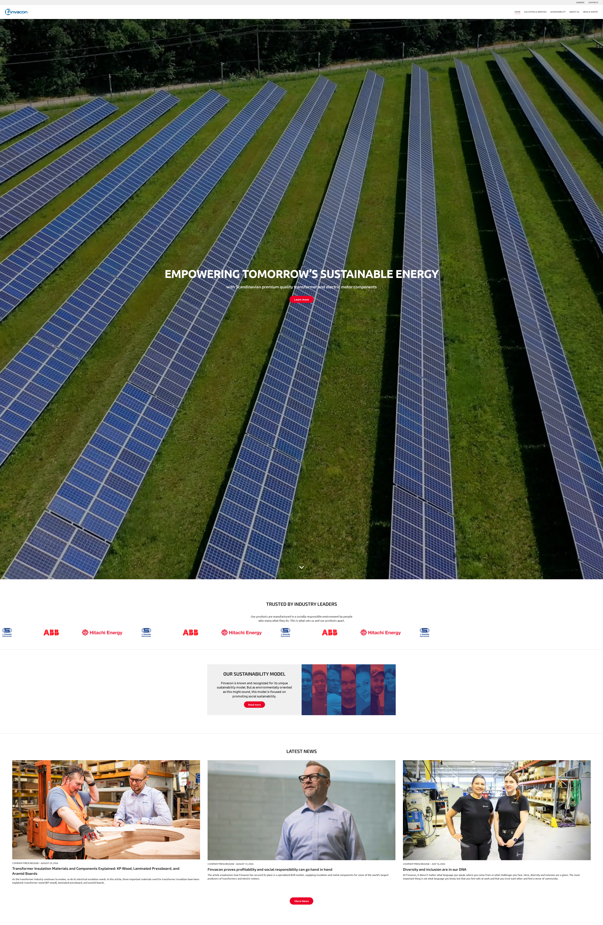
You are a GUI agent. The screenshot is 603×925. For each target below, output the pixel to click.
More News (301, 901)
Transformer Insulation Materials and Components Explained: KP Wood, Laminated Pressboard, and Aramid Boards (95, 871)
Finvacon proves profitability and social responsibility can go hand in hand (270, 869)
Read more (254, 704)
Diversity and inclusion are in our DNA (434, 869)
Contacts (593, 2)
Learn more (301, 299)
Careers (580, 2)
